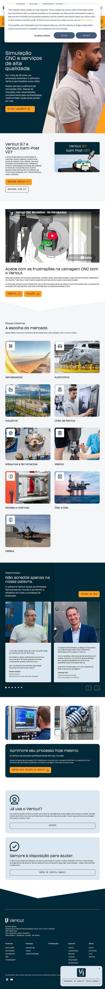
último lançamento (17, 109)
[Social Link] (7, 979)
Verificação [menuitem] (9, 947)
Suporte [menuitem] (71, 943)
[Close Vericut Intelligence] (99, 968)
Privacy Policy (86, 20)
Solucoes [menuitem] (29, 943)
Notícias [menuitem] (92, 957)
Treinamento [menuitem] (53, 943)
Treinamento (48, 4)
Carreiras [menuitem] (93, 950)
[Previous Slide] (88, 688)
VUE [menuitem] (90, 954)
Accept (64, 35)
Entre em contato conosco (52, 872)
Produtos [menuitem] (9, 943)
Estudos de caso (89, 594)
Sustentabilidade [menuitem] (32, 954)
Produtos (12, 294)
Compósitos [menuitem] (10, 954)
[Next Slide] (97, 688)
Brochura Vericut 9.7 (19, 182)
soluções (31, 294)
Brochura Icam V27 (17, 189)
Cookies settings (42, 35)
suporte (52, 826)
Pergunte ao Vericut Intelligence (81, 981)
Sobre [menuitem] (91, 943)
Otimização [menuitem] (9, 950)
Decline (86, 35)
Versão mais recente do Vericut (28, 770)
